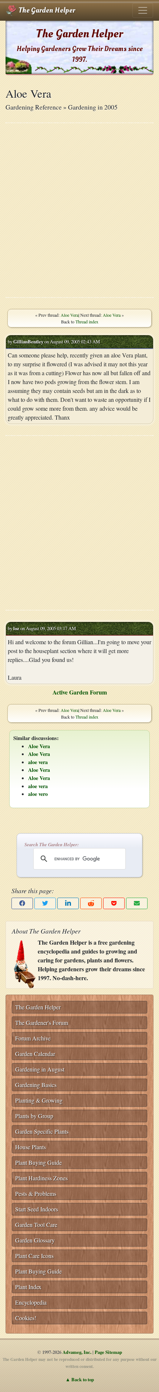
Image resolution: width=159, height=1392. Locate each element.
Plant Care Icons (34, 1256)
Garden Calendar (35, 1054)
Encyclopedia (31, 1302)
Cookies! (25, 1318)
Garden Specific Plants (41, 1131)
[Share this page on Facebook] (22, 903)
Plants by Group (34, 1116)
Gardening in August (39, 1069)
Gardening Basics (36, 1085)
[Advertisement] (79, 210)
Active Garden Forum (80, 692)
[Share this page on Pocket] (114, 903)
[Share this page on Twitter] (45, 903)
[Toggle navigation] (142, 10)
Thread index (86, 322)
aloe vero (38, 794)
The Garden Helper (46, 10)
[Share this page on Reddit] (91, 903)
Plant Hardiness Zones (41, 1178)
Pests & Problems (35, 1193)
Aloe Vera (69, 315)
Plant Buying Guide (38, 1162)
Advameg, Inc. (76, 1352)
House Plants (30, 1147)
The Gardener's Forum (41, 1022)
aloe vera (38, 762)
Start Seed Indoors (36, 1209)
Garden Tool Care (36, 1224)
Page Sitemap (108, 1352)
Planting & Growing (38, 1100)
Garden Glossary (35, 1240)
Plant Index (28, 1287)
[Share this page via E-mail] (137, 903)
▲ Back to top (79, 1379)
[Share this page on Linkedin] (68, 903)
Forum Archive (33, 1038)
